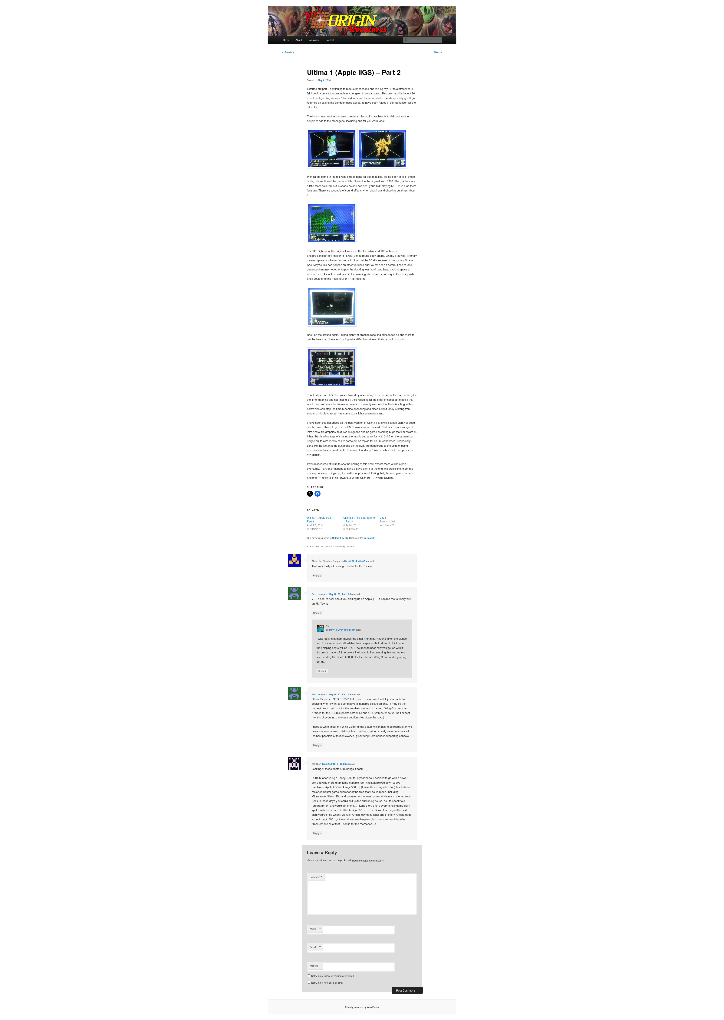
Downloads (314, 40)
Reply (317, 575)
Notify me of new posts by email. (327, 982)
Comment (316, 877)
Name (315, 929)
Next (438, 52)
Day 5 (383, 517)
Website (314, 965)
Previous (288, 52)
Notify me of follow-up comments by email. (332, 975)
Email (315, 947)
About (298, 40)
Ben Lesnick (318, 594)
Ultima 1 (336, 538)
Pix (346, 538)
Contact (330, 40)
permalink (369, 538)
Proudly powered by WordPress (362, 1007)
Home (286, 40)
